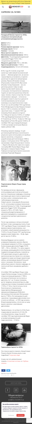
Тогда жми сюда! (14, 355)
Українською (20, 415)
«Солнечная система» (14, 361)
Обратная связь (16, 383)
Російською (11, 415)
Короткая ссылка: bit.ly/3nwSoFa (8, 373)
